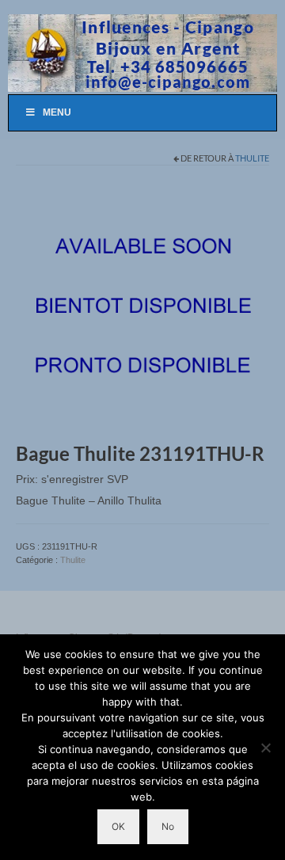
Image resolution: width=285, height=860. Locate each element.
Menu (57, 112)
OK (118, 826)
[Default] (142, 307)
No (168, 826)
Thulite (252, 158)
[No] (265, 747)
